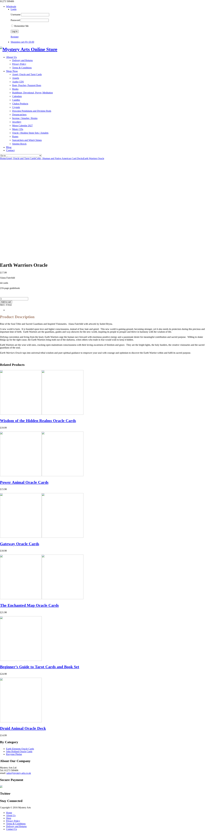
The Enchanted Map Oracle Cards (29, 605)
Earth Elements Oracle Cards (20, 748)
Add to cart (6, 302)
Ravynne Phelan (14, 754)
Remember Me (21, 26)
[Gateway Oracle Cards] (41, 537)
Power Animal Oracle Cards (24, 482)
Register (15, 36)
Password (15, 20)
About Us (11, 815)
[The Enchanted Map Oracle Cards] (41, 598)
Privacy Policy (13, 821)
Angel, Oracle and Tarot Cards (20, 158)
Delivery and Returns (16, 826)
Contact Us (11, 829)
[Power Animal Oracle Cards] (41, 475)
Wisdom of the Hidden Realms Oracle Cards (38, 420)
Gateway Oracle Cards (19, 544)
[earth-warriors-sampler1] (22, 257)
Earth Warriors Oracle (93, 158)
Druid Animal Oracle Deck (23, 728)
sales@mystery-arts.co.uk (18, 773)
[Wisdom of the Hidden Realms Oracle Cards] (41, 414)
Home (9, 812)
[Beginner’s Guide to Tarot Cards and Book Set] (21, 660)
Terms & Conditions (16, 823)
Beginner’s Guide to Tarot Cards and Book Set (39, 667)
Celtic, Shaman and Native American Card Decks (59, 158)
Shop (8, 818)
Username (15, 14)
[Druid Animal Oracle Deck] (21, 721)
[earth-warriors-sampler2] (38, 257)
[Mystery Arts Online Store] (28, 49)
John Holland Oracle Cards (19, 751)
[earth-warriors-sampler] (7, 257)
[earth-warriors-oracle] (30, 242)
